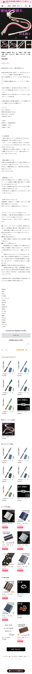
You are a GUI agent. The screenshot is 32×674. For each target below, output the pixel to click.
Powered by (14, 659)
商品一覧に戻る (16, 649)
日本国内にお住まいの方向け (16, 340)
